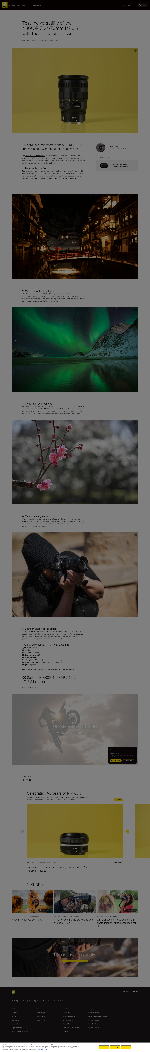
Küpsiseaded (104, 1047)
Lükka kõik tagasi (115, 1047)
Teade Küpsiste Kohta (42, 1049)
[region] (75, 1047)
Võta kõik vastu (126, 1047)
